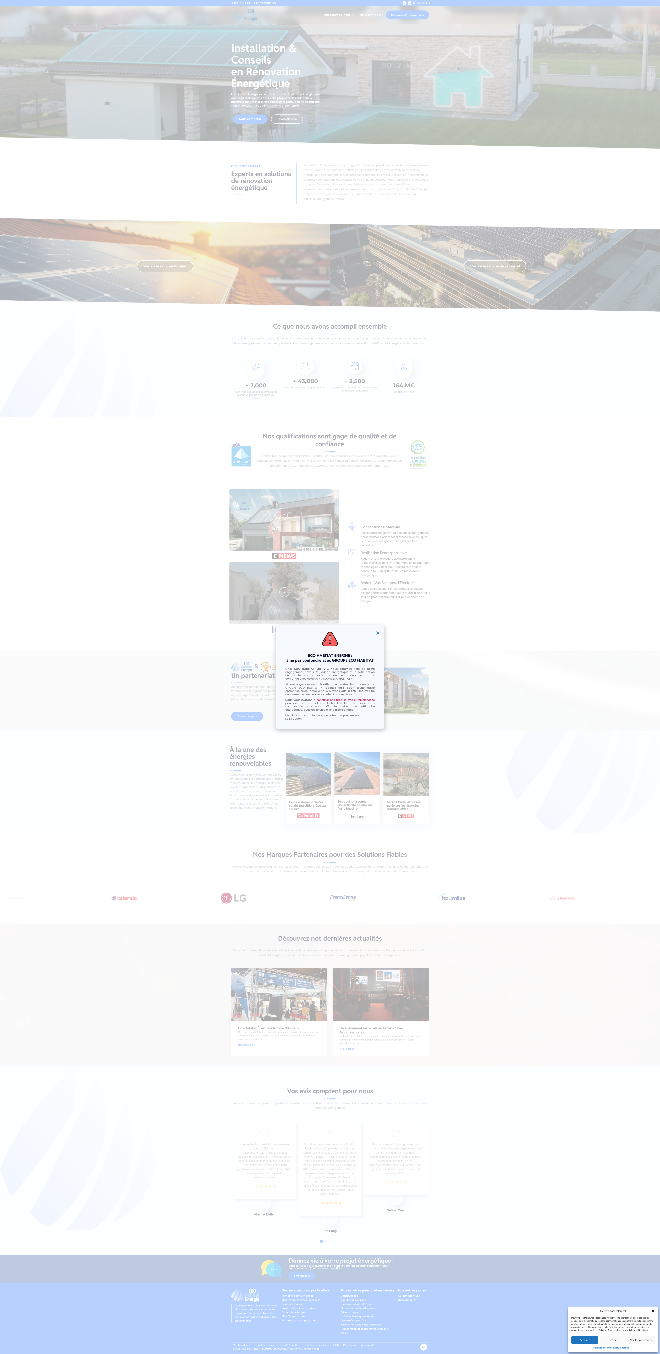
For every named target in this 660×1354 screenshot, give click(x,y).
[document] (330, 677)
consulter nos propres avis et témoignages (346, 699)
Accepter (585, 1340)
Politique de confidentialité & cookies (611, 1348)
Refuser (613, 1340)
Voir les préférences (641, 1340)
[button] (653, 1311)
